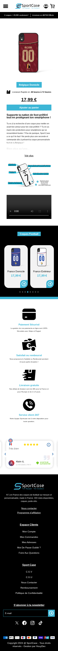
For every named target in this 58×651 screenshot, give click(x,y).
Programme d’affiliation (29, 512)
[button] (20, 292)
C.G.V (29, 571)
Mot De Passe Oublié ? (29, 547)
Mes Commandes (29, 537)
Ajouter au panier (29, 107)
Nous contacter (29, 508)
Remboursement (29, 587)
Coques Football (29, 234)
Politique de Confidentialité (29, 593)
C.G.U (29, 577)
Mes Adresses (29, 542)
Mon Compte (29, 531)
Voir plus (29, 155)
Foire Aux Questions (29, 553)
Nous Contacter (29, 582)
